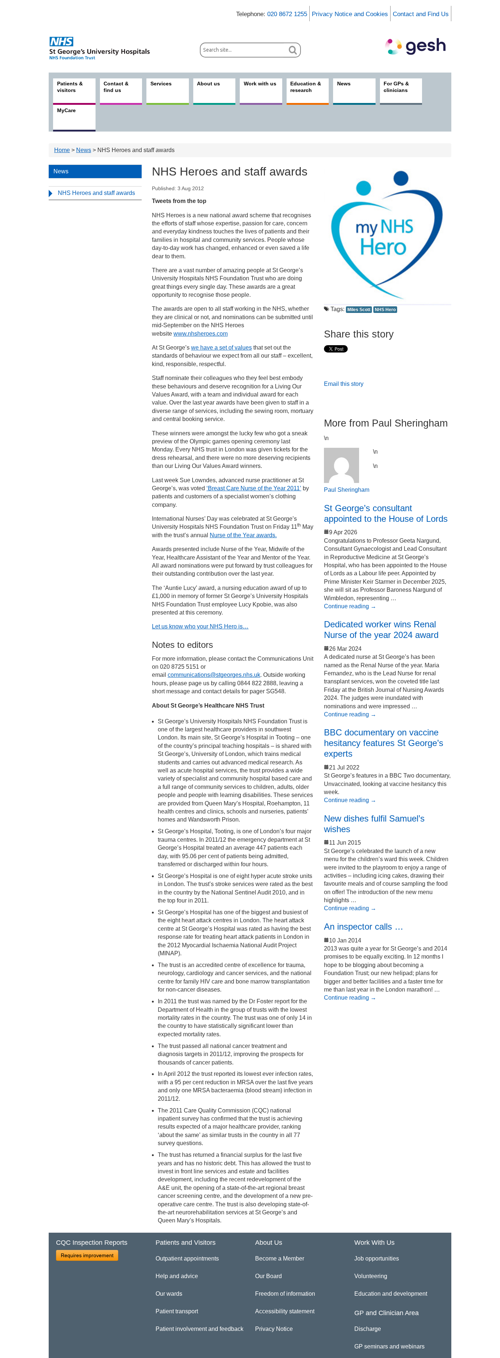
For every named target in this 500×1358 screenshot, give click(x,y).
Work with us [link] (260, 83)
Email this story (343, 384)
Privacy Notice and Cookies (350, 14)
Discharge (367, 1329)
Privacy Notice (274, 1329)
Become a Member (279, 1258)
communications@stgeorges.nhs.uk (214, 675)
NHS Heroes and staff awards (96, 193)
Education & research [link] (305, 87)
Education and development (390, 1294)
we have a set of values (221, 347)
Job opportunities (376, 1258)
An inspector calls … (363, 926)
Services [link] (161, 83)
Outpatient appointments (187, 1258)
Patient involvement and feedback (199, 1329)
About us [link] (208, 83)
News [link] (344, 83)
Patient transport (177, 1311)
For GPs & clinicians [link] (396, 87)
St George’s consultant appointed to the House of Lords (386, 513)
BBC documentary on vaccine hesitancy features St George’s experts (383, 743)
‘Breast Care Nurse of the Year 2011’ (253, 488)
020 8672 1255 (287, 14)
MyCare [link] (66, 110)
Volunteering (370, 1276)
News (83, 150)
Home (62, 150)
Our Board (268, 1276)
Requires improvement (87, 1255)
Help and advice (177, 1276)
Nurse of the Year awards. (243, 535)
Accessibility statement (284, 1311)
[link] (103, 48)
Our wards (169, 1294)
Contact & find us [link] (116, 87)
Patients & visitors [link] (70, 87)
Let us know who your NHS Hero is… (200, 626)
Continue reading (350, 606)
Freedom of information (285, 1294)
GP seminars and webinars (389, 1346)
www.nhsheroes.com (200, 334)
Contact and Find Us (421, 14)
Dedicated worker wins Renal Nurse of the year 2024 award (381, 629)
